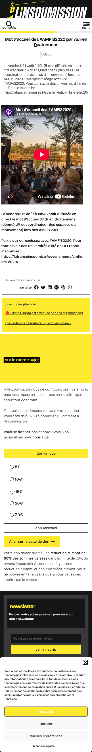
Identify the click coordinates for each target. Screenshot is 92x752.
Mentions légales (43, 746)
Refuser (46, 724)
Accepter (46, 712)
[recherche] (9, 24)
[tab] (46, 453)
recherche (9, 27)
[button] (85, 662)
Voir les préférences (46, 736)
